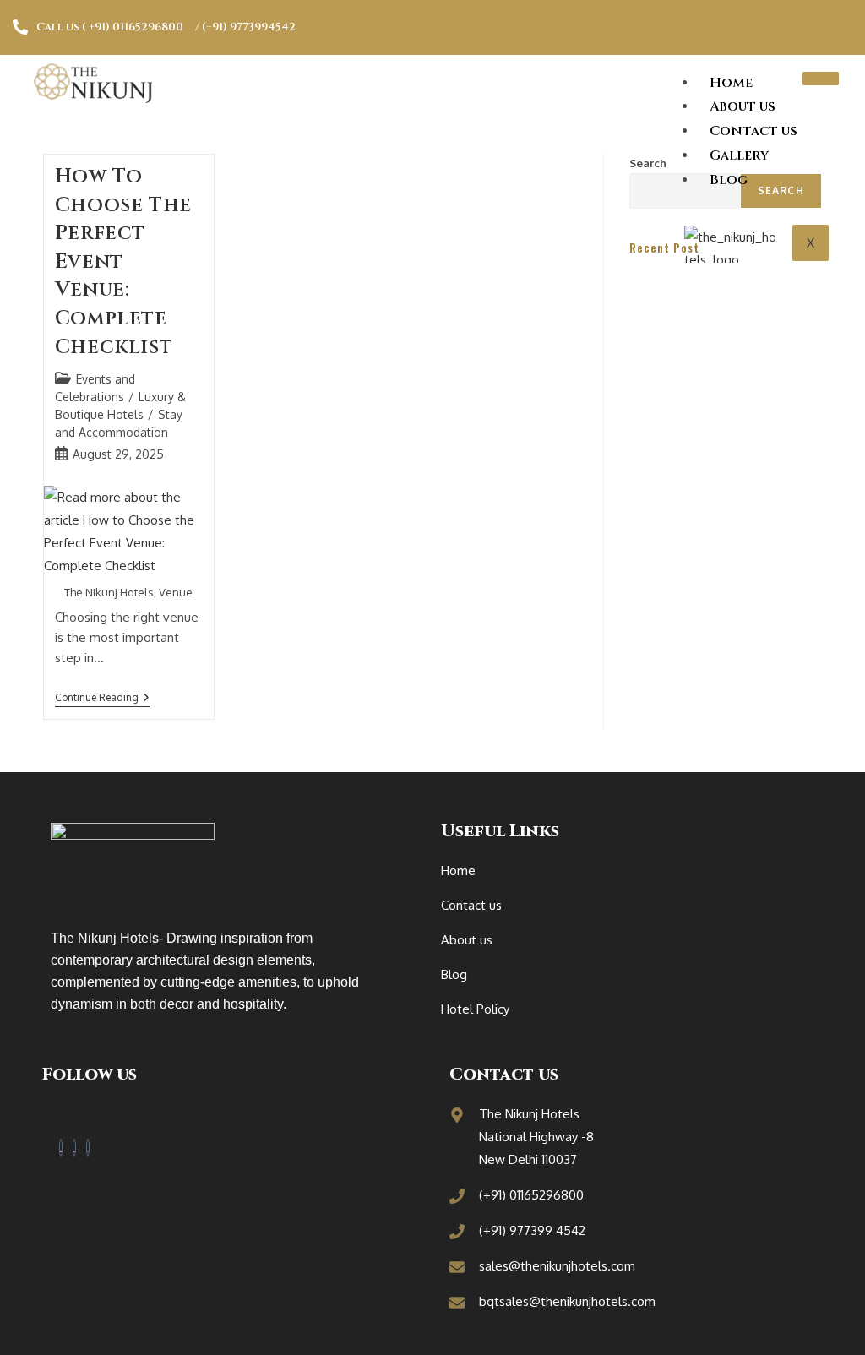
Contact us (753, 131)
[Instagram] (88, 1147)
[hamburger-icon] (821, 78)
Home (731, 82)
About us (742, 106)
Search (647, 163)
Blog (729, 180)
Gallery (739, 155)
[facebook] (61, 1147)
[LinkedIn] (74, 1147)
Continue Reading (102, 698)
